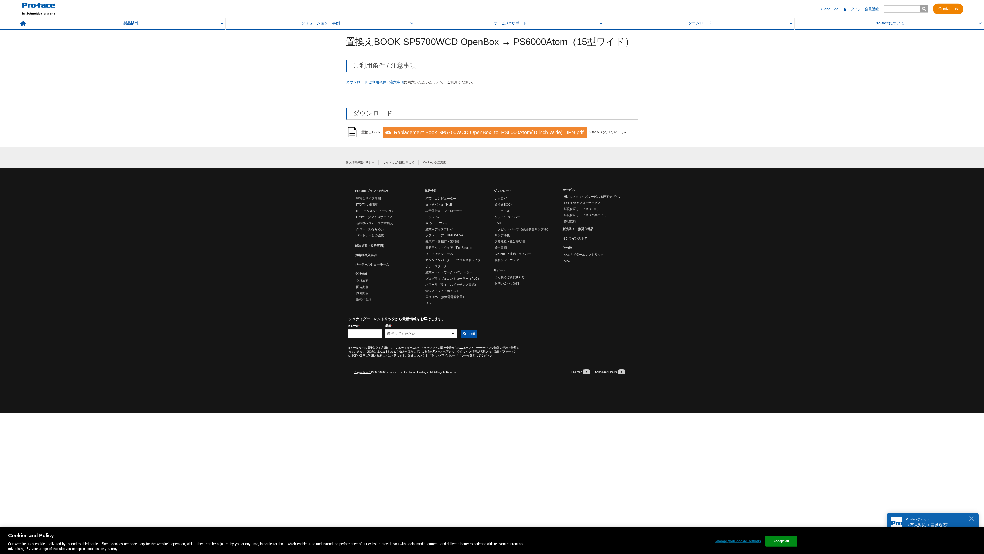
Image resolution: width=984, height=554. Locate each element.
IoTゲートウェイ (436, 223)
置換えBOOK (503, 204)
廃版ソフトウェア (507, 260)
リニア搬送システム (439, 254)
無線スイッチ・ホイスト (442, 291)
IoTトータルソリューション (375, 211)
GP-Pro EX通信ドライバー (513, 254)
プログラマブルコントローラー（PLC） (453, 278)
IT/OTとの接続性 (367, 204)
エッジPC (432, 217)
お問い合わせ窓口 (507, 283)
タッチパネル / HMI (438, 204)
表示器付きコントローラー (443, 211)
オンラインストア (575, 238)
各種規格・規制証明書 (510, 241)
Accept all (781, 541)
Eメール (354, 325)
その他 (567, 248)
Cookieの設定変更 (434, 162)
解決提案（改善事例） (370, 246)
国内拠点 (362, 287)
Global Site (829, 9)
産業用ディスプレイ (439, 229)
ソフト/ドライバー (507, 217)
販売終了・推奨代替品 (578, 229)
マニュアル (502, 211)
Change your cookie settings (738, 541)
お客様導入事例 (366, 255)
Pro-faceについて (889, 23)
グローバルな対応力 (370, 229)
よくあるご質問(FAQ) (509, 277)
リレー (430, 303)
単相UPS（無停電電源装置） (445, 297)
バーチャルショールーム (372, 264)
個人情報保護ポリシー (360, 162)
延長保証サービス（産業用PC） (586, 215)
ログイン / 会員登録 (863, 9)
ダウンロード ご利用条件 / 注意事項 (375, 82)
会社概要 (362, 281)
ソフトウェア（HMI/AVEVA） (445, 235)
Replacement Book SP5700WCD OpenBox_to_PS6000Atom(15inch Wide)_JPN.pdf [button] (489, 132)
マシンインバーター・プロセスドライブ (453, 260)
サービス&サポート (510, 23)
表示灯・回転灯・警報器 (442, 241)
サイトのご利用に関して (398, 162)
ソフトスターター (437, 266)
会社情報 (361, 274)
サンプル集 (502, 235)
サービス (569, 190)
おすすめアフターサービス (582, 203)
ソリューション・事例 (320, 23)
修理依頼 (570, 221)
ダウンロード (699, 23)
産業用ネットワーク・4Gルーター (449, 272)
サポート (500, 270)
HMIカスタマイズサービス (374, 217)
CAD (498, 223)
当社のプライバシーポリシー (448, 355)
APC (567, 261)
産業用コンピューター (440, 198)
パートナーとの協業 (370, 235)
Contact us (948, 8)
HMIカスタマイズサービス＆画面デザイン (593, 197)
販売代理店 (364, 299)
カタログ (501, 198)
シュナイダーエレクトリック (584, 254)
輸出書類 (501, 248)
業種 (388, 325)
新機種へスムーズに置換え (374, 223)
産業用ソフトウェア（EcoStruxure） (450, 248)
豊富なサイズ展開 (368, 198)
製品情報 (131, 23)
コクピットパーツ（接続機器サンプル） (522, 229)
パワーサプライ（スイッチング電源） (451, 284)
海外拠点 (362, 293)
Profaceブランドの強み (371, 191)
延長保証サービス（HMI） (582, 209)
